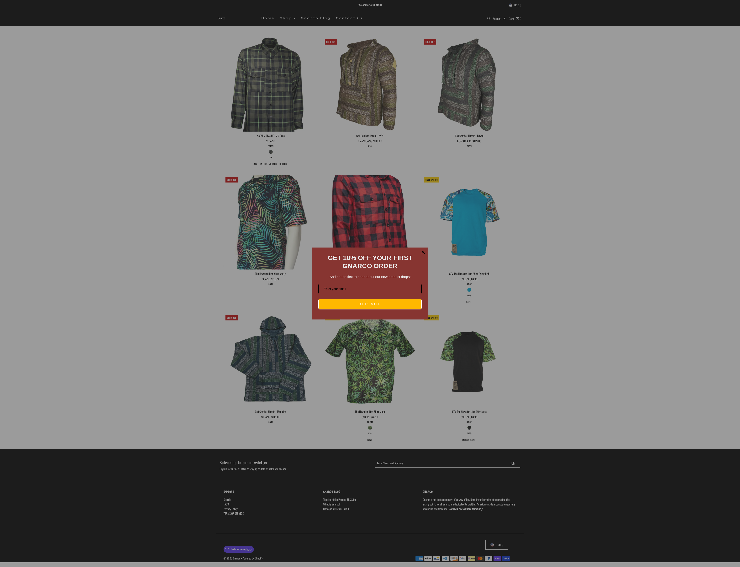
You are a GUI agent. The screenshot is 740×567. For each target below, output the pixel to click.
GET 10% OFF (370, 304)
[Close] (423, 252)
